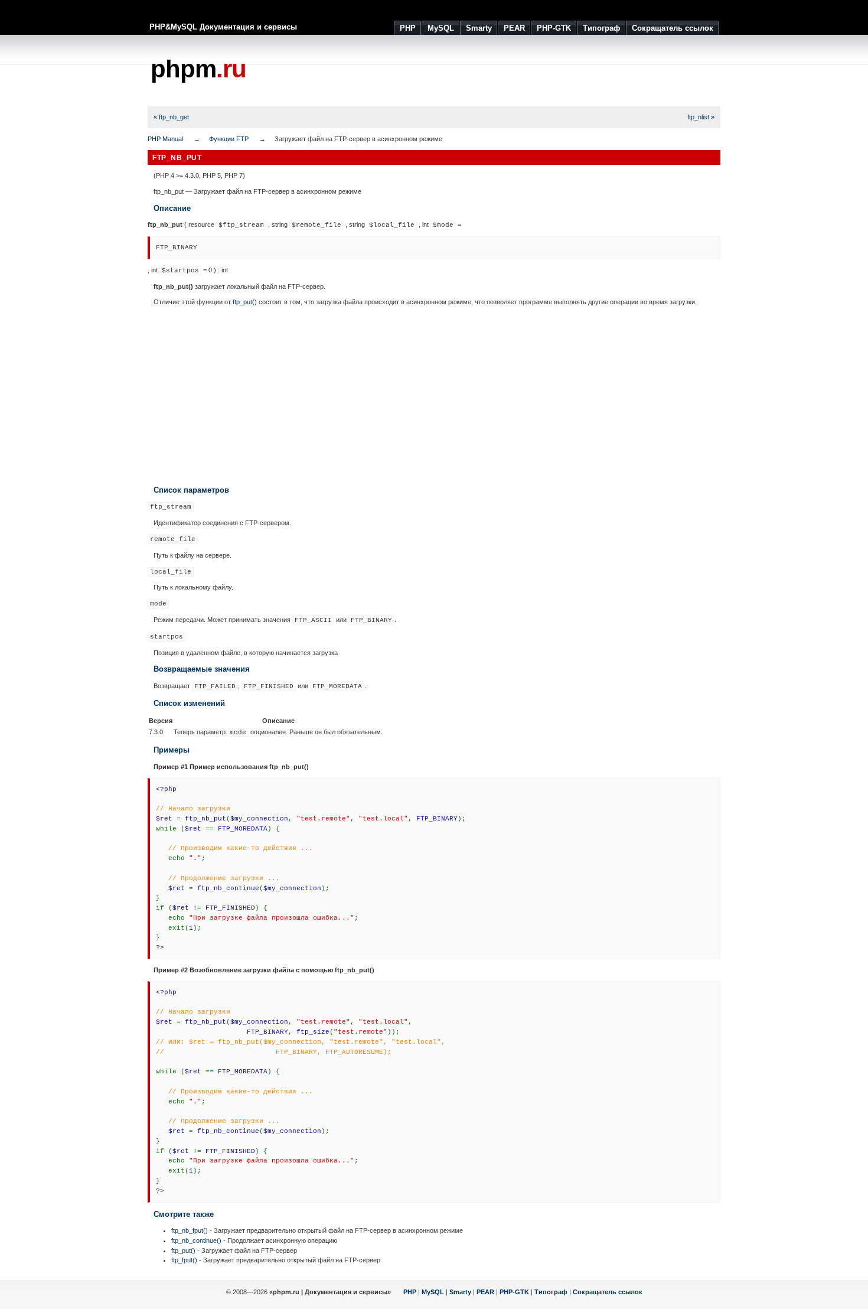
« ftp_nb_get (171, 117)
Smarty (460, 1291)
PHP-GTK (514, 1291)
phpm (198, 69)
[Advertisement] (505, 70)
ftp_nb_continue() (196, 1240)
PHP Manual (165, 138)
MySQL (433, 1291)
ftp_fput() (184, 1260)
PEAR (485, 1291)
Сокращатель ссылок (607, 1291)
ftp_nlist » (700, 117)
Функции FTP (229, 138)
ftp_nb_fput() (189, 1230)
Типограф (550, 1291)
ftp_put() (245, 301)
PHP (409, 1291)
